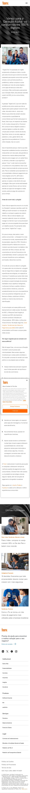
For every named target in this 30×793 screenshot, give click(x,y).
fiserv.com (24, 789)
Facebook (5, 488)
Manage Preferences (15, 406)
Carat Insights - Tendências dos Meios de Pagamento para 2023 (14, 325)
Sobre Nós (5, 663)
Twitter (19, 485)
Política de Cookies (8, 761)
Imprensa (5, 677)
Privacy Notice (9, 401)
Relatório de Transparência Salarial (11, 752)
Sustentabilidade (7, 668)
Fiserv (5, 464)
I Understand (15, 410)
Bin (3, 702)
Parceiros (5, 718)
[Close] (27, 380)
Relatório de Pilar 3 (7, 748)
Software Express (7, 698)
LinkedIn (14, 485)
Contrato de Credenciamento (10, 738)
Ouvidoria (5, 687)
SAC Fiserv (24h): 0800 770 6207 (12, 770)
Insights (4, 682)
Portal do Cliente (7, 727)
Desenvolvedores (7, 723)
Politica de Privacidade (9, 764)
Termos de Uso (6, 767)
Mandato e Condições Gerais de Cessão (13, 743)
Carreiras (4, 673)
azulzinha (4, 707)
